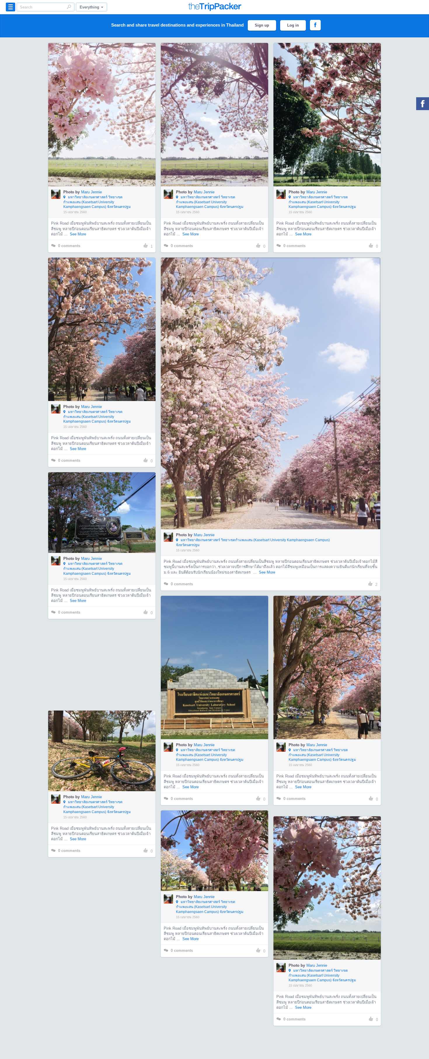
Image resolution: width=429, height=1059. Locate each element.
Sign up (262, 25)
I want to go (106, 123)
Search (69, 6)
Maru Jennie (91, 192)
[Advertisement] (101, 665)
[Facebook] (422, 103)
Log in (293, 25)
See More (78, 234)
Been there (105, 106)
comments (69, 246)
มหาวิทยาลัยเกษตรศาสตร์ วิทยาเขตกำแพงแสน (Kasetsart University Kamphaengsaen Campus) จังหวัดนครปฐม (97, 202)
